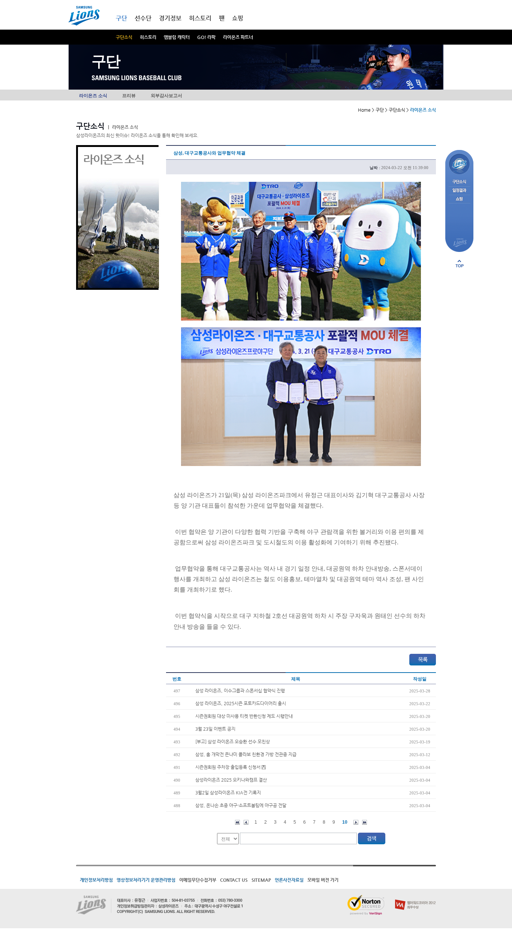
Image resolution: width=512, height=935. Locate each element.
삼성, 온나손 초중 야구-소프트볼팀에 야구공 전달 (240, 805)
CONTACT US (234, 880)
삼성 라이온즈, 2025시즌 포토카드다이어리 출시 (240, 703)
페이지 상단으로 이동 (459, 263)
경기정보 (170, 18)
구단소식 (124, 37)
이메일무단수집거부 (197, 880)
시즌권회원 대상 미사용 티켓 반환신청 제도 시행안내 (244, 716)
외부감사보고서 (166, 95)
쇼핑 (237, 18)
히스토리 (148, 37)
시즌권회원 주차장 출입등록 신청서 (228, 767)
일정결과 (459, 190)
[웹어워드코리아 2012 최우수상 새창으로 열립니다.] (415, 898)
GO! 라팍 (206, 37)
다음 (356, 822)
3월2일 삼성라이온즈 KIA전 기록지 (228, 792)
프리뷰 (129, 95)
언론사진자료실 (289, 880)
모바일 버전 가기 (322, 880)
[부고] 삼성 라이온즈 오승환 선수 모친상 (232, 741)
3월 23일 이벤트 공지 (215, 728)
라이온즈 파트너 (238, 37)
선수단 (143, 18)
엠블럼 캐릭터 (177, 37)
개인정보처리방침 (96, 880)
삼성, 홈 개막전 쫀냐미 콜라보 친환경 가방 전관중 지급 (245, 754)
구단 (121, 18)
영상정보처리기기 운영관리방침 (146, 880)
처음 (237, 822)
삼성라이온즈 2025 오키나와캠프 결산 (231, 779)
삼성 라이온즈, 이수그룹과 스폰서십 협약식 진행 (240, 690)
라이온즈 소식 (93, 95)
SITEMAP (261, 880)
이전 (246, 822)
